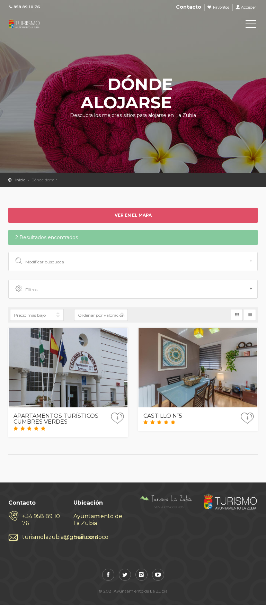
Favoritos (221, 7)
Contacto (188, 7)
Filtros (31, 289)
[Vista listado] (250, 315)
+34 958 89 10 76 (41, 519)
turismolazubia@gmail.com (42, 537)
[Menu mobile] (251, 25)
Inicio (20, 180)
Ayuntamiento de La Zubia (97, 519)
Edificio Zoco (90, 537)
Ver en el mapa (133, 215)
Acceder (248, 7)
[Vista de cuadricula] (237, 315)
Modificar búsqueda (44, 261)
